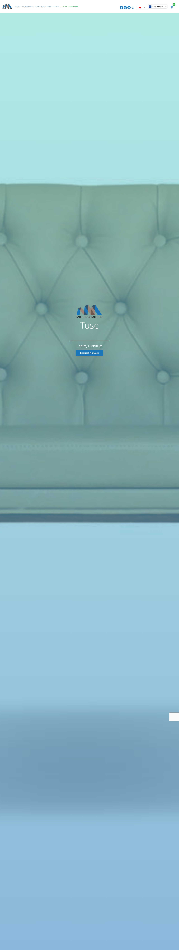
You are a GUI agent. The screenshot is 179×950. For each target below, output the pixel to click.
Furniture (40, 6)
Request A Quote (89, 352)
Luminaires (27, 6)
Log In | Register (70, 6)
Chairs (81, 346)
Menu (18, 6)
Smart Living (53, 6)
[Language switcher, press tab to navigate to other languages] (142, 7)
